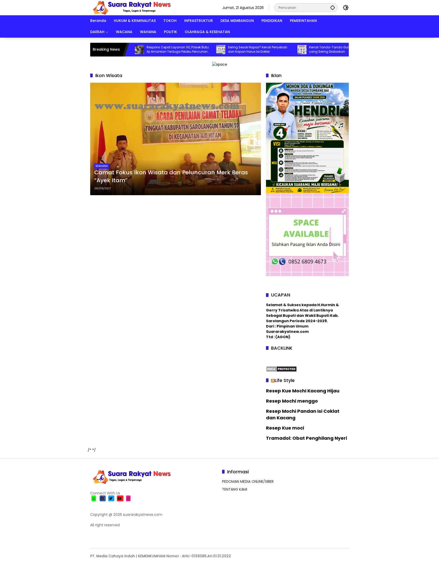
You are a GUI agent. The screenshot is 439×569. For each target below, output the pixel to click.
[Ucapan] (307, 137)
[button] (332, 7)
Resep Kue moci (285, 428)
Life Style (285, 380)
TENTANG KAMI (234, 489)
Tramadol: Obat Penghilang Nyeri (306, 438)
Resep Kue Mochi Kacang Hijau (302, 391)
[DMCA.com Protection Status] (281, 368)
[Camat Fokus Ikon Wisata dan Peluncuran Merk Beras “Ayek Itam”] (175, 139)
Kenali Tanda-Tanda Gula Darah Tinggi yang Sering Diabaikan (322, 49)
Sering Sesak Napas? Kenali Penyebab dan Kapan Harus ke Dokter (239, 49)
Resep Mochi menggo (292, 401)
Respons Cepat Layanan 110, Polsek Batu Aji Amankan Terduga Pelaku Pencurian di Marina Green (159, 49)
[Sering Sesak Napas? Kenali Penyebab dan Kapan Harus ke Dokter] (202, 49)
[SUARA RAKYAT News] (131, 7)
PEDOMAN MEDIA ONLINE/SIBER (248, 481)
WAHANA (102, 166)
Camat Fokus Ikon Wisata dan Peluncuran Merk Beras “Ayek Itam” (171, 176)
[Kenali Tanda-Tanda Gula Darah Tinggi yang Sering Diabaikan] (283, 49)
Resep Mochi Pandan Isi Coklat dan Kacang (302, 414)
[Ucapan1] (219, 64)
